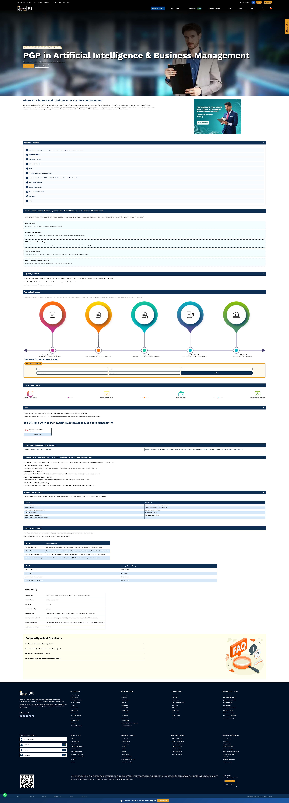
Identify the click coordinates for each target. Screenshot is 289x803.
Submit (144, 411)
